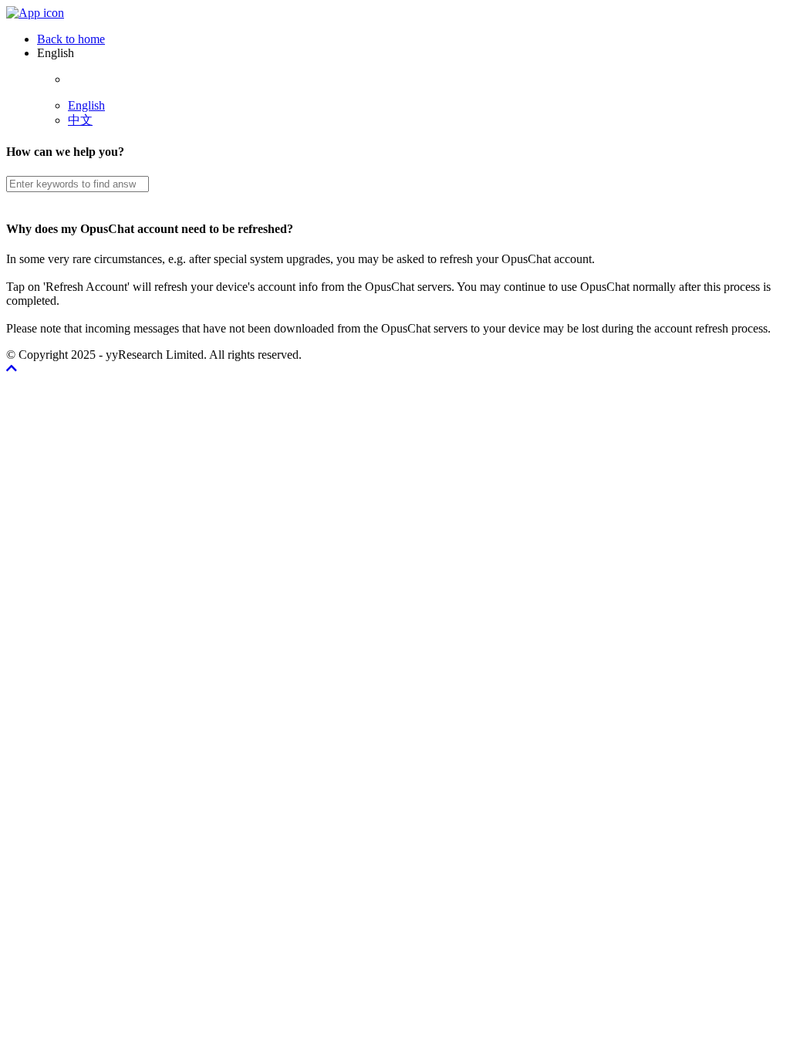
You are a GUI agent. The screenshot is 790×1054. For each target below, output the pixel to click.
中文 (80, 120)
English (86, 105)
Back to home (71, 39)
